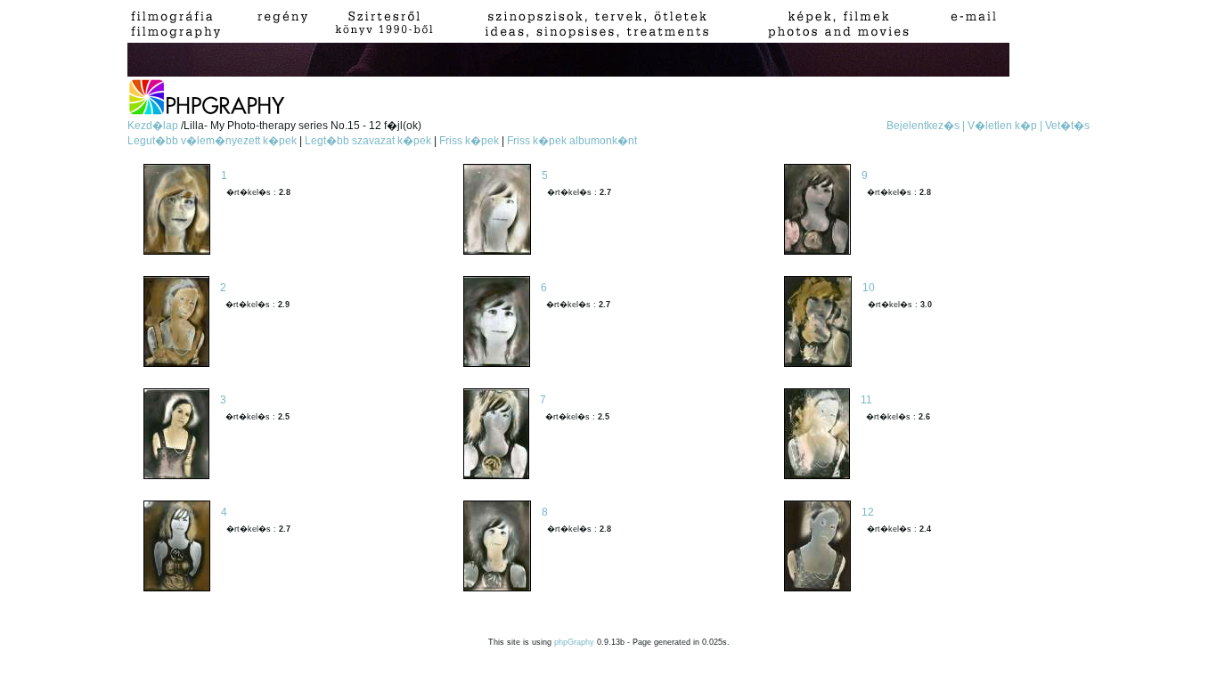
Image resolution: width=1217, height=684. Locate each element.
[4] (176, 547)
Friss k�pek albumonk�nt (572, 140)
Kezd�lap (154, 125)
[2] (176, 323)
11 (866, 400)
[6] (496, 323)
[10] (818, 323)
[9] (817, 210)
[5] (497, 210)
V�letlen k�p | (1005, 125)
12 (868, 512)
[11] (817, 435)
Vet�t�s (1067, 125)
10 (868, 287)
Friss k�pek (469, 140)
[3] (176, 435)
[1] (176, 210)
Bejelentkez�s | (925, 125)
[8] (497, 547)
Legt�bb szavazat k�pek (368, 140)
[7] (496, 435)
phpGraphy (574, 642)
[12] (817, 547)
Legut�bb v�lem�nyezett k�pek (212, 140)
